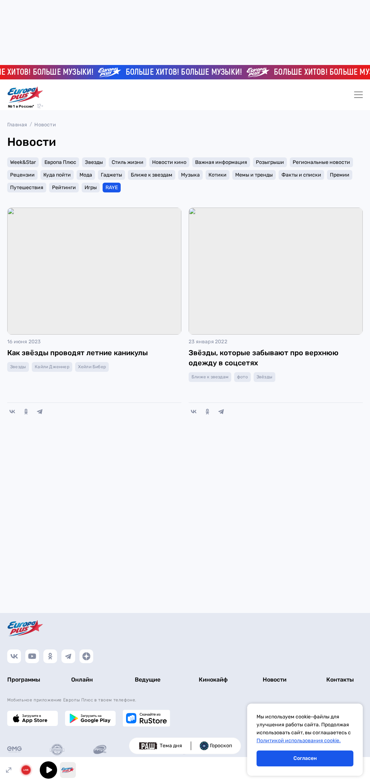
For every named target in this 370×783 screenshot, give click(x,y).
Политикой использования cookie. (299, 741)
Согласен (305, 758)
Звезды (94, 162)
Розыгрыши (270, 162)
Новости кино (169, 162)
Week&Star (23, 162)
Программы (23, 679)
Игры (91, 187)
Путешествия (26, 187)
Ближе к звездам (151, 175)
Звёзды (264, 376)
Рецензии (22, 175)
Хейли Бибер (92, 366)
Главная (17, 125)
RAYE (112, 187)
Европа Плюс (60, 162)
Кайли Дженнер (52, 366)
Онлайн (82, 679)
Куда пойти (57, 175)
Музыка (190, 175)
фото (242, 376)
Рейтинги (64, 187)
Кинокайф (213, 679)
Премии (339, 175)
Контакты (340, 679)
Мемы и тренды (254, 175)
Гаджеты (111, 175)
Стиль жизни (127, 162)
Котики (217, 175)
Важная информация (221, 162)
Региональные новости (321, 162)
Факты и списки (301, 175)
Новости (45, 125)
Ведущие (147, 679)
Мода (85, 175)
